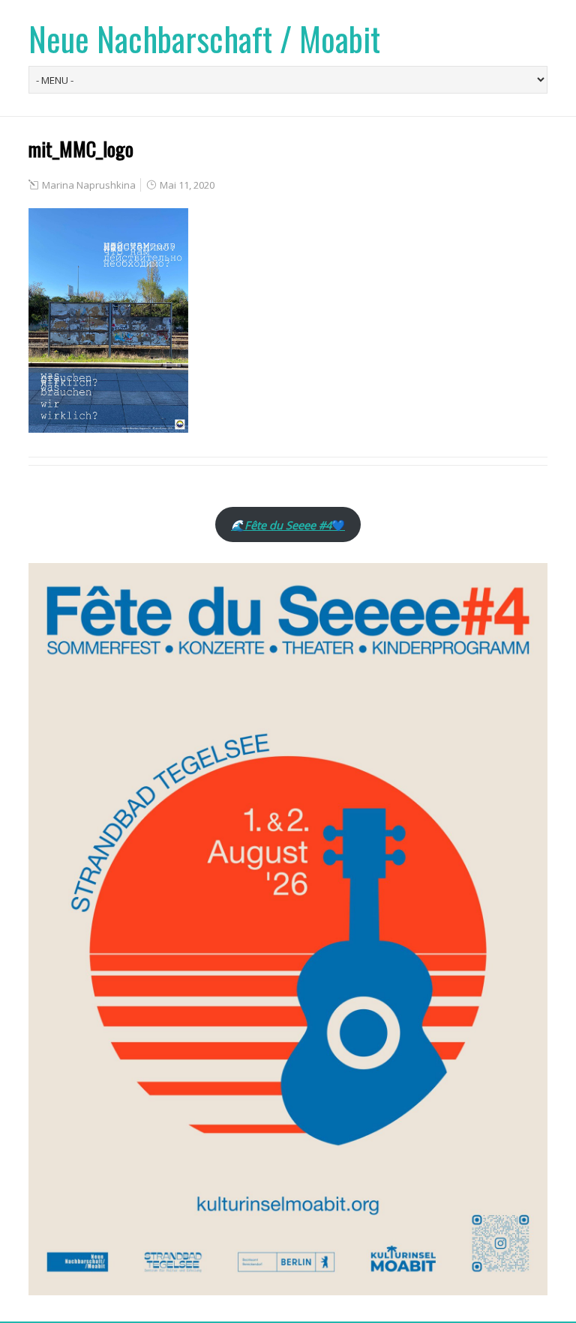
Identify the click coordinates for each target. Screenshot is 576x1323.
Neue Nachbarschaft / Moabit (204, 38)
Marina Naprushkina (89, 185)
